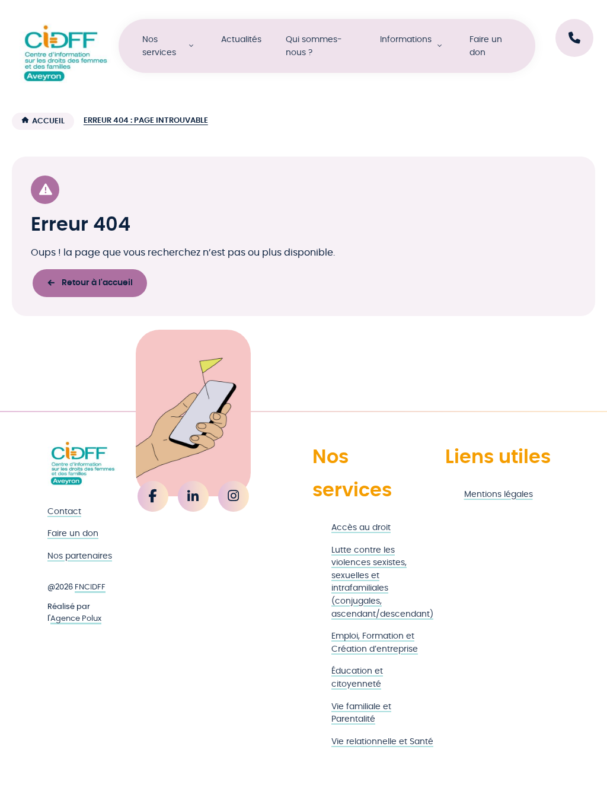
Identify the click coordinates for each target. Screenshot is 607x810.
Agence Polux (75, 619)
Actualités (241, 39)
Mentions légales (498, 494)
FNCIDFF (90, 587)
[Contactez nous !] (574, 38)
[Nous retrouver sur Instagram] (233, 496)
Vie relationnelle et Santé (382, 741)
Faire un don (485, 46)
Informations (406, 39)
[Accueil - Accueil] (65, 53)
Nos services (159, 46)
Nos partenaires (79, 555)
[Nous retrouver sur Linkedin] (193, 496)
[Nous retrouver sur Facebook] (153, 496)
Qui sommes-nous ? (314, 46)
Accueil (48, 121)
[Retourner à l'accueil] (82, 463)
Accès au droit (361, 527)
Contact (64, 511)
